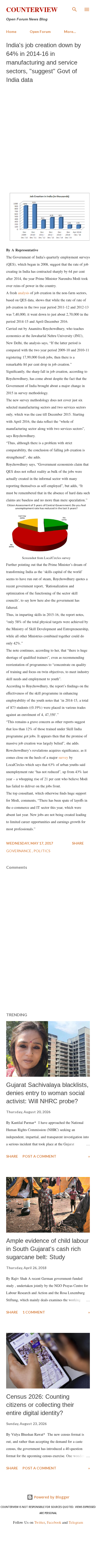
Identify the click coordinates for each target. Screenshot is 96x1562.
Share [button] (78, 843)
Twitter (39, 1522)
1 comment (34, 1312)
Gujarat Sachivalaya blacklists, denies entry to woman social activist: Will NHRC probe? (47, 1093)
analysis (23, 292)
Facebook (54, 1522)
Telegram (76, 1522)
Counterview (32, 9)
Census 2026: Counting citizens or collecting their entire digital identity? (40, 1404)
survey (63, 757)
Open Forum (40, 31)
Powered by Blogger (51, 1497)
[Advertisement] (48, 137)
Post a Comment (39, 1156)
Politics (42, 851)
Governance (19, 851)
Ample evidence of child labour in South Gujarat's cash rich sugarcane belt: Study (47, 1248)
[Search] (74, 9)
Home (11, 31)
